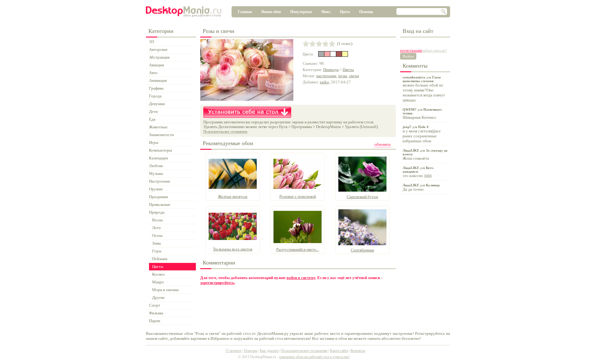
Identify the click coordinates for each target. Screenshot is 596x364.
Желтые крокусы (232, 196)
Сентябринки (362, 250)
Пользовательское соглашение (225, 131)
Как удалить (269, 350)
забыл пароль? (434, 50)
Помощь (366, 12)
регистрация (411, 50)
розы (342, 75)
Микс (326, 12)
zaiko (324, 82)
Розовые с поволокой (297, 196)
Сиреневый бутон (362, 196)
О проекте (234, 350)
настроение (326, 75)
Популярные (301, 12)
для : (424, 88)
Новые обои (271, 12)
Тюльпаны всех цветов (232, 249)
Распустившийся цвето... (297, 249)
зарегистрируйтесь (217, 282)
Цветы (348, 69)
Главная (245, 12)
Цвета (345, 12)
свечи (354, 75)
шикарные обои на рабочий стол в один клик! (314, 357)
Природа (331, 69)
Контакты (357, 350)
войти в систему (301, 277)
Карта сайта (339, 350)
